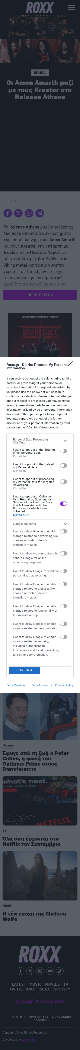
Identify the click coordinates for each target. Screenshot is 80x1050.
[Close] (72, 365)
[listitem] (40, 441)
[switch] (63, 451)
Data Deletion (16, 685)
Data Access (40, 685)
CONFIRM (24, 670)
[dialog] (40, 525)
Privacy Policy (64, 685)
